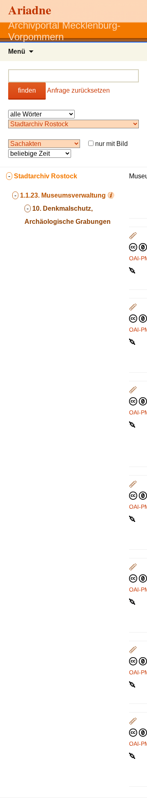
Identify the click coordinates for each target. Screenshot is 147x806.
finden (27, 90)
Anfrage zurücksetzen (78, 90)
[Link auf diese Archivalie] (133, 269)
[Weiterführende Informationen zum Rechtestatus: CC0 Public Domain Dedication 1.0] (138, 247)
